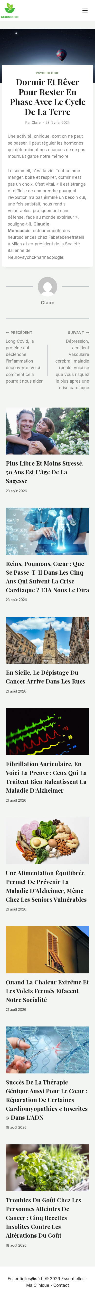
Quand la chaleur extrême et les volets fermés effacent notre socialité (47, 990)
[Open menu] (87, 10)
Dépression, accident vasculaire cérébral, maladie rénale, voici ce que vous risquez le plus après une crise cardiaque (72, 360)
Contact (61, 1285)
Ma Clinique (37, 1285)
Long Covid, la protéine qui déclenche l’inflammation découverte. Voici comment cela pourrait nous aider (24, 357)
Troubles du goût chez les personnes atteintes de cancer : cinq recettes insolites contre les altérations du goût (43, 1217)
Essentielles (73, 1278)
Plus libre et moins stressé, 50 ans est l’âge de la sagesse (45, 472)
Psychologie (47, 73)
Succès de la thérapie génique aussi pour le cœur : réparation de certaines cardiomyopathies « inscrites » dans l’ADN (47, 1099)
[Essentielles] (9, 10)
